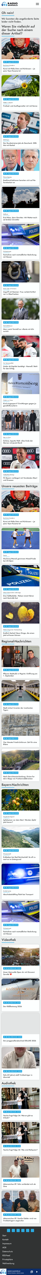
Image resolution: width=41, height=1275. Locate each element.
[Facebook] (13, 1230)
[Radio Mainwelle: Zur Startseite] (18, 4)
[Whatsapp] (8, 1230)
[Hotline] (32, 1230)
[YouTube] (22, 1230)
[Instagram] (18, 1230)
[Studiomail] (27, 1230)
